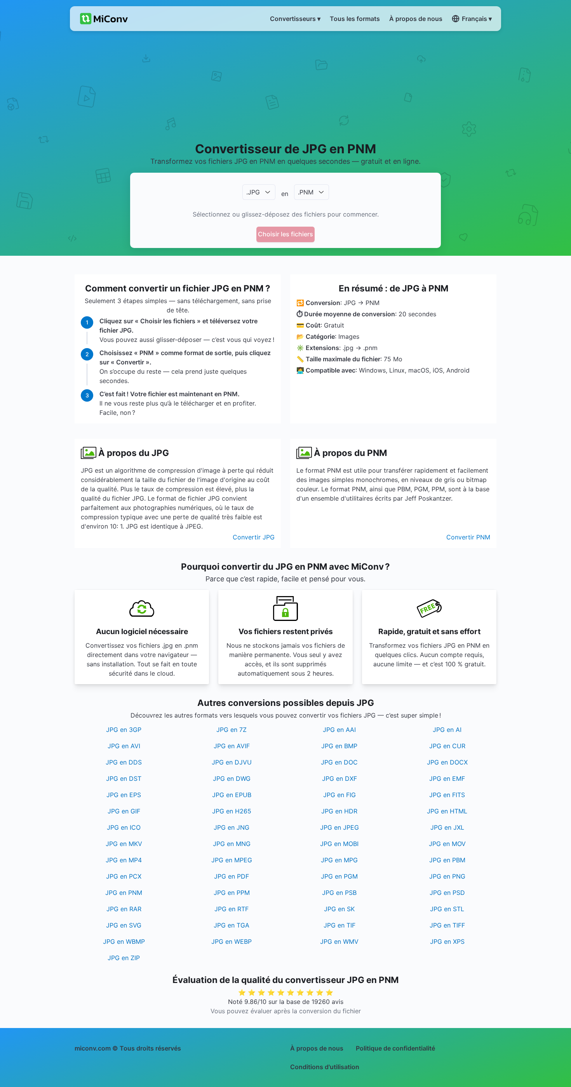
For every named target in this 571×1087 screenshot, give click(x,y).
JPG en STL (447, 909)
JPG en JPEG (339, 827)
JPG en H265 (231, 811)
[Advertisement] (286, 85)
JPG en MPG (339, 860)
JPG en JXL (447, 827)
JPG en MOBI (339, 844)
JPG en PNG (447, 876)
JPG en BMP (339, 746)
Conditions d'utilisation (324, 1067)
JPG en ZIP (124, 958)
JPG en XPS (447, 941)
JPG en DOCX (447, 762)
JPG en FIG (339, 795)
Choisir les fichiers (285, 234)
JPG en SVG (123, 925)
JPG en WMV (339, 941)
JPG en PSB (339, 892)
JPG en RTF (231, 909)
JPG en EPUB (231, 795)
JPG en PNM (123, 892)
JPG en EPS (123, 795)
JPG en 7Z (231, 729)
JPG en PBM (447, 860)
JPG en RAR (123, 909)
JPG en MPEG (231, 860)
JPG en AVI (124, 746)
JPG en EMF (447, 778)
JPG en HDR (339, 811)
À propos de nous (316, 1048)
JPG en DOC (339, 762)
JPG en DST (123, 778)
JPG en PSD (447, 892)
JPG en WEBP (231, 941)
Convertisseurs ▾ (295, 19)
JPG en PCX (123, 876)
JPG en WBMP (124, 941)
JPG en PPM (232, 892)
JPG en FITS (447, 795)
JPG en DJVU (232, 762)
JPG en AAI (339, 729)
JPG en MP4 (124, 860)
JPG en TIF (339, 925)
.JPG (253, 192)
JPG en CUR (447, 746)
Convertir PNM (468, 537)
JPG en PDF (231, 876)
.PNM (305, 192)
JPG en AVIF (232, 746)
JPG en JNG (231, 827)
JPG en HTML (447, 811)
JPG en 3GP (123, 729)
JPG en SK (339, 909)
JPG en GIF (124, 811)
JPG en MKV (124, 844)
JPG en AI (447, 729)
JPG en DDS (124, 762)
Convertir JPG (254, 537)
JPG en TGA (231, 925)
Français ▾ (477, 19)
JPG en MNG (232, 844)
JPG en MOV (447, 844)
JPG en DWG (232, 778)
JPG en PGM (339, 876)
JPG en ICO (124, 827)
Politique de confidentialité (395, 1048)
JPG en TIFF (447, 925)
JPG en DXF (339, 778)
